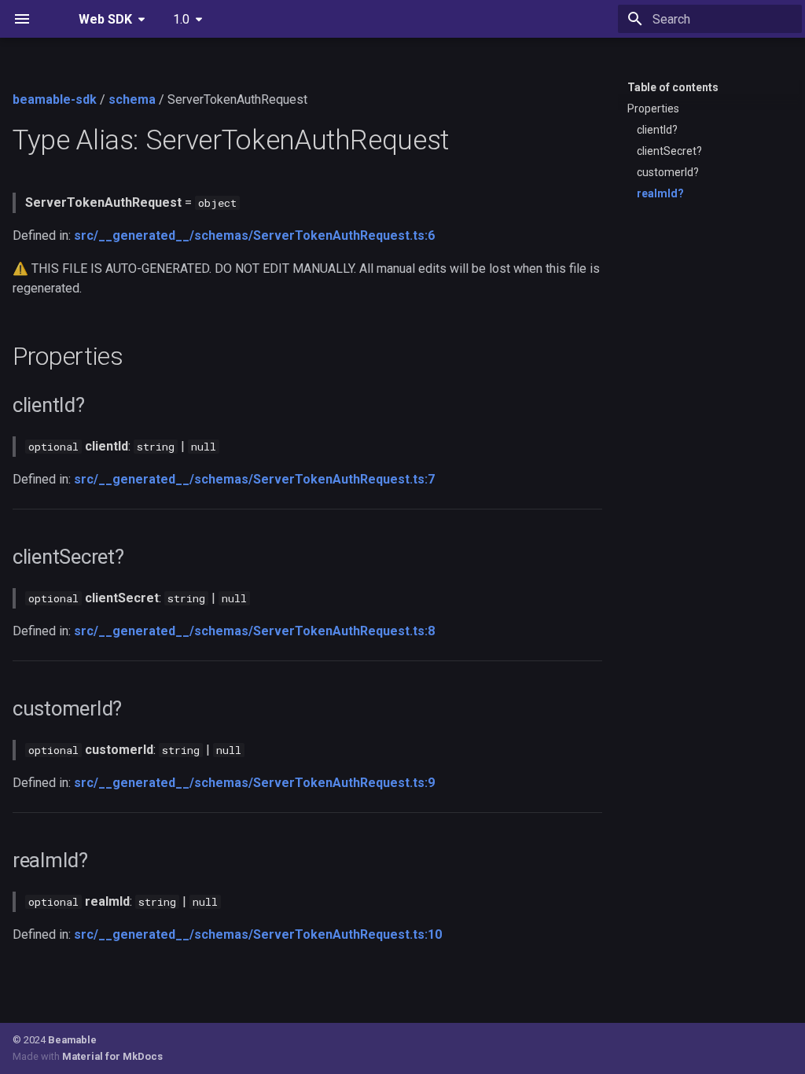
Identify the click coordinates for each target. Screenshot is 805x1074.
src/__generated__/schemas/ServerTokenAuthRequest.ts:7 (254, 479)
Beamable (72, 1040)
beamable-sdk (55, 99)
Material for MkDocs (112, 1056)
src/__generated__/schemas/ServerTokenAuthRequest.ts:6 (254, 235)
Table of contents (673, 87)
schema (132, 99)
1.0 (181, 19)
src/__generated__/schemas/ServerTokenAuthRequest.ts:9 (254, 782)
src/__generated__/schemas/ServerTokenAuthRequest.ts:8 (254, 630)
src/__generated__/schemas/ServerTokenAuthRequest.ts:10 (258, 934)
